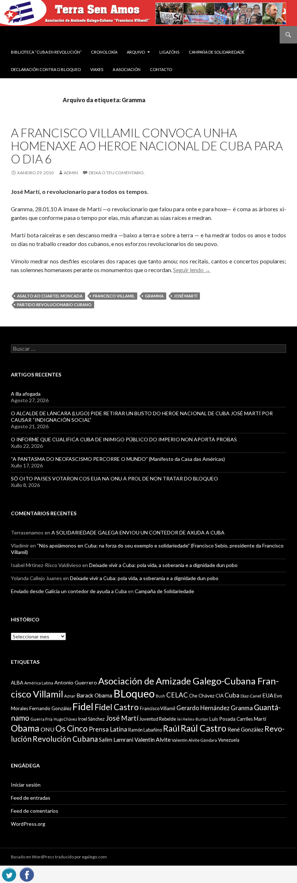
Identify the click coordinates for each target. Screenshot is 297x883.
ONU (47, 729)
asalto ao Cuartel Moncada (50, 295)
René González (245, 729)
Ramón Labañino (145, 730)
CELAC (177, 695)
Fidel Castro (117, 707)
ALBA (17, 683)
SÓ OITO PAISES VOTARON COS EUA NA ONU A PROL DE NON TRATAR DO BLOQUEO (114, 478)
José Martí (185, 295)
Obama (25, 728)
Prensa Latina (108, 729)
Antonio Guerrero (75, 682)
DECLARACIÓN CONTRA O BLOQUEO (46, 69)
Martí (260, 719)
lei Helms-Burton (192, 719)
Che (193, 696)
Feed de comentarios (34, 811)
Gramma (154, 295)
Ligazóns (169, 52)
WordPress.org (28, 824)
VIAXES (96, 69)
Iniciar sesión (26, 785)
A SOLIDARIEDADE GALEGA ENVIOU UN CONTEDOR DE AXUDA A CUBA (138, 532)
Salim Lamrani (116, 739)
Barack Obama (94, 695)
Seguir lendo (191, 269)
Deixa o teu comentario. (117, 172)
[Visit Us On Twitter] (9, 873)
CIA (219, 696)
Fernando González (50, 708)
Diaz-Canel (250, 696)
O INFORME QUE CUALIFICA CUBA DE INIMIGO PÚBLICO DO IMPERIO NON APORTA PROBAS (124, 439)
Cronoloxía (104, 52)
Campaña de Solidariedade (216, 52)
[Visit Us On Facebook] (26, 873)
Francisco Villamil (114, 295)
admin (71, 172)
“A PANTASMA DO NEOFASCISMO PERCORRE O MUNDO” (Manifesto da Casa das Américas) (118, 459)
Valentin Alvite (152, 739)
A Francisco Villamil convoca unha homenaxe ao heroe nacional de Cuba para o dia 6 (147, 145)
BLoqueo (134, 693)
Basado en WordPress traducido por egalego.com (59, 856)
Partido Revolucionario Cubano (54, 304)
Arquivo (136, 52)
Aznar (69, 696)
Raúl (171, 728)
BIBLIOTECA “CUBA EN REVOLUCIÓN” (46, 52)
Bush (160, 696)
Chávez (206, 696)
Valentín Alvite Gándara (194, 740)
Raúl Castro (203, 728)
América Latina (38, 683)
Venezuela (228, 740)
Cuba (232, 695)
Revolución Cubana (65, 739)
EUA (267, 695)
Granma (242, 708)
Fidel (82, 706)
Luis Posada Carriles (231, 719)
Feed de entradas (30, 798)
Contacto (161, 69)
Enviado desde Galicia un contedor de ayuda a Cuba (69, 591)
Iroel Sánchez (91, 719)
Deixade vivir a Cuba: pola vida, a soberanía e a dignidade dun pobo (163, 565)
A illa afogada (26, 394)
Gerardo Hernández (203, 707)
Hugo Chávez (65, 719)
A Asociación (127, 69)
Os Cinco (71, 728)
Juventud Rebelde (157, 719)
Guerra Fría (41, 719)
